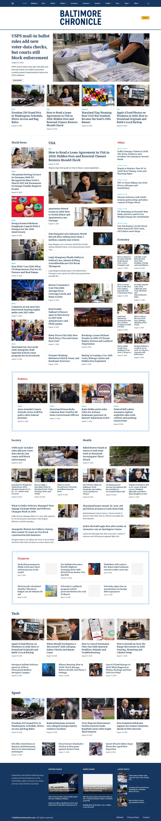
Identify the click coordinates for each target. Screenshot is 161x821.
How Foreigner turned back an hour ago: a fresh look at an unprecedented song (97, 789)
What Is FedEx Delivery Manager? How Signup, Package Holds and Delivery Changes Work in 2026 (33, 508)
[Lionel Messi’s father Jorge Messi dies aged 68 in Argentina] (142, 749)
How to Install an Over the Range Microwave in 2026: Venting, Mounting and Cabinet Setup (131, 648)
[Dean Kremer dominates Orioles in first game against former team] (95, 749)
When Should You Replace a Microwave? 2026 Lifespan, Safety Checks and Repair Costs (61, 648)
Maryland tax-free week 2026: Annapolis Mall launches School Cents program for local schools (26, 351)
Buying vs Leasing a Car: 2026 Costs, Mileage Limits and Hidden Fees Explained (97, 358)
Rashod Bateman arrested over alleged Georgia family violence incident (62, 726)
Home (25, 3)
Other (136, 3)
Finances (86, 3)
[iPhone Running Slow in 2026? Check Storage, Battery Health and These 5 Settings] (95, 669)
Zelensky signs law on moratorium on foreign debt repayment (115, 589)
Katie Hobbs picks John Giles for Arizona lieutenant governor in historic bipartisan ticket (95, 413)
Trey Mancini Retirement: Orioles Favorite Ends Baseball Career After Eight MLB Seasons (96, 727)
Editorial (119, 817)
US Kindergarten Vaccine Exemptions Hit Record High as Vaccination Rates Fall (116, 488)
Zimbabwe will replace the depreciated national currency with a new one (116, 567)
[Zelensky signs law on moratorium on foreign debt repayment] (137, 591)
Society (97, 3)
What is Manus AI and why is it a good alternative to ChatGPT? (63, 790)
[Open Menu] (13, 3)
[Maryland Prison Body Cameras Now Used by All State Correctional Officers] (64, 402)
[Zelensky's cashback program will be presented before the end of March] (94, 591)
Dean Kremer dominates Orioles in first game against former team (71, 746)
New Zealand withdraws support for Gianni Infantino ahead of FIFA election (132, 726)
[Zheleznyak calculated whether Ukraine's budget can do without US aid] (51, 591)
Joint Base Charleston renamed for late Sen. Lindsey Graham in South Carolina (124, 321)
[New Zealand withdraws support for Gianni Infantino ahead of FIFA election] (133, 716)
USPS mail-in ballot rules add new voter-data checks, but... (139, 777)
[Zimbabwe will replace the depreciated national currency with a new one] (137, 569)
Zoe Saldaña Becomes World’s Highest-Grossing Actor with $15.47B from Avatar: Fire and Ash (73, 569)
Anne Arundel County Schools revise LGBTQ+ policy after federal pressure (30, 413)
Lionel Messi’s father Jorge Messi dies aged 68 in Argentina (119, 746)
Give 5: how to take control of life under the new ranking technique (63, 798)
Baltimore (34, 3)
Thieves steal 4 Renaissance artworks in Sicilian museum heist (67, 488)
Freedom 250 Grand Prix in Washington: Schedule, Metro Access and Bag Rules (28, 726)
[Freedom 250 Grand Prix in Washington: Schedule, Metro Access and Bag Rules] (28, 106)
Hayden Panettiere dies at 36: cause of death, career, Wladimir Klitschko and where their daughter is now (139, 489)
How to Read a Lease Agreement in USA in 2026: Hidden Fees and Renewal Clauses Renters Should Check (62, 119)
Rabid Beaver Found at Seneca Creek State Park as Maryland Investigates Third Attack (95, 453)
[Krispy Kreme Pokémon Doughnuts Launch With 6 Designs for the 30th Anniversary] (28, 216)
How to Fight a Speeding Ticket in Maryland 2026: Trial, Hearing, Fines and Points (44, 489)
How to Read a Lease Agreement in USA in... (137, 801)
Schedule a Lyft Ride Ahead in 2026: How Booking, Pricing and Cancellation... (141, 261)
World (52, 3)
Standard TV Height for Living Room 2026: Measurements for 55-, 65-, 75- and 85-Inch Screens (22, 489)
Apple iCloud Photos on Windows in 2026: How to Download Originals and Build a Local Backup (25, 648)
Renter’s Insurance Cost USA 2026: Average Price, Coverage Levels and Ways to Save (60, 291)
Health (107, 3)
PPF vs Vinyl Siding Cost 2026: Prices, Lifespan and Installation (132, 185)
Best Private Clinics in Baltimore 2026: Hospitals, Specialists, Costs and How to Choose (92, 489)
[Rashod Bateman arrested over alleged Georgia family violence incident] (63, 716)
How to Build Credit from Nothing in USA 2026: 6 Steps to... (124, 349)
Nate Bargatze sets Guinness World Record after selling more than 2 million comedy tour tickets (68, 236)
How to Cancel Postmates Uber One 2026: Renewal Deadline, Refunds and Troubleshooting (95, 648)
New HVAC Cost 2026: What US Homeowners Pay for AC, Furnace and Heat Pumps (27, 269)
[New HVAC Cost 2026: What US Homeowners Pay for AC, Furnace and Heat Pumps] (28, 258)
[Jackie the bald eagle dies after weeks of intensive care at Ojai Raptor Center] (140, 531)
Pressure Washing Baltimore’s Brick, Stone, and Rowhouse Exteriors (64, 358)
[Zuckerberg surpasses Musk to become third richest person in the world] (51, 569)
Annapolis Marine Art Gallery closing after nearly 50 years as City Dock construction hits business (32, 532)
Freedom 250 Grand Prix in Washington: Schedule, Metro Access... (139, 789)
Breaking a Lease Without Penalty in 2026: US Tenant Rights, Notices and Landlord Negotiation (97, 339)
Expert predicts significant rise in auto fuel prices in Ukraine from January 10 (63, 804)
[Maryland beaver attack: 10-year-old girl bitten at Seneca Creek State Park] (140, 511)
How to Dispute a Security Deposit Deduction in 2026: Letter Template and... (124, 261)
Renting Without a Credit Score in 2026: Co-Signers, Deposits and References (141, 350)
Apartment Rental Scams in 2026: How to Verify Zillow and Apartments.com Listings (59, 214)
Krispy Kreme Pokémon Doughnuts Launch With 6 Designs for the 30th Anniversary (26, 227)
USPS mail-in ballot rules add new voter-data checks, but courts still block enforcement (31, 47)
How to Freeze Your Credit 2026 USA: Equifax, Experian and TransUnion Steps (124, 289)
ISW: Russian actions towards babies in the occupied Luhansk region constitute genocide (98, 799)
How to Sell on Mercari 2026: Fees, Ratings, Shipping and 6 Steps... (140, 320)
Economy (74, 3)
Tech (117, 3)
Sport (126, 3)
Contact (145, 18)
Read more (17, 80)
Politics (62, 3)
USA (43, 3)
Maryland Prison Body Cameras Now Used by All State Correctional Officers (64, 412)
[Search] (148, 3)
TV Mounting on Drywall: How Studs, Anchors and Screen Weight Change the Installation (133, 214)
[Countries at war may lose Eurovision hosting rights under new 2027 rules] (28, 298)
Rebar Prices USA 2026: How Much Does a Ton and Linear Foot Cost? (63, 338)
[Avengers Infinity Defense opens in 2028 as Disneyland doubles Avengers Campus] (48, 669)
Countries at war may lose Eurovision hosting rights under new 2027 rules (26, 309)
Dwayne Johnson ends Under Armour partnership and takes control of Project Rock (132, 200)
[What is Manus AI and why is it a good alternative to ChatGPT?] (63, 783)
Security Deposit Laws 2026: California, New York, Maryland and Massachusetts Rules (141, 291)
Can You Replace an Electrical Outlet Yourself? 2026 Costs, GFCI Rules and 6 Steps (132, 228)
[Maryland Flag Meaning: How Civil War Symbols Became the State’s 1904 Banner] (98, 106)
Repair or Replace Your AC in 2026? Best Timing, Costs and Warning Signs (131, 171)
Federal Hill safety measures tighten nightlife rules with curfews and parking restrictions (125, 415)
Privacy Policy (133, 817)
